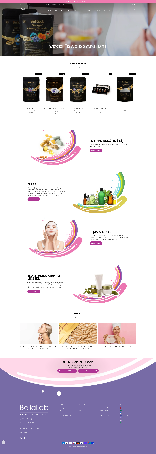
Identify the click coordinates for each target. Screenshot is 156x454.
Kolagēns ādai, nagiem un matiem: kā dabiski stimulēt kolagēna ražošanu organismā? (39, 347)
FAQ (80, 415)
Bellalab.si (124, 418)
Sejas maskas (78, 10)
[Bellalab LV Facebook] (24, 438)
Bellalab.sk (125, 415)
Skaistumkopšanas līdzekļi (99, 10)
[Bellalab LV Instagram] (21, 438)
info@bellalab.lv (29, 420)
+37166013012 (29, 418)
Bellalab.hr (125, 420)
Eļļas (67, 10)
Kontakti (81, 418)
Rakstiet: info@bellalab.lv (58, 4)
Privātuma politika (104, 415)
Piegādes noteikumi (105, 410)
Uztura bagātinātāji (54, 10)
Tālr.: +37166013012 (67, 371)
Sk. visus (78, 317)
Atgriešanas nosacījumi (106, 413)
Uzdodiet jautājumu (88, 371)
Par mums (81, 408)
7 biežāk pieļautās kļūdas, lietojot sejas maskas (117, 346)
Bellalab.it (124, 423)
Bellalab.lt (124, 410)
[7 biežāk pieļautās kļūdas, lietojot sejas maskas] (117, 333)
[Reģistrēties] (44, 433)
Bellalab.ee (125, 413)
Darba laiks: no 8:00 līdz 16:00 (28, 4)
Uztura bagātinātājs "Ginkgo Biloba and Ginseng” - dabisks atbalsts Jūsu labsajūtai (78, 347)
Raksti (80, 413)
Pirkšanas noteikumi (105, 408)
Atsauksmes (82, 410)
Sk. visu (78, 67)
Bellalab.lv (124, 408)
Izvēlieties (96, 150)
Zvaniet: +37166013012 (44, 4)
